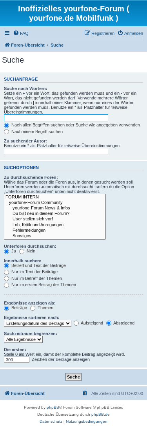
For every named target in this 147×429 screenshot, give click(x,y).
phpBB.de (100, 414)
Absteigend (123, 323)
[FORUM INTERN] (55, 197)
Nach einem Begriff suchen (36, 131)
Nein (30, 251)
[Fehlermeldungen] (55, 230)
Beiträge (18, 307)
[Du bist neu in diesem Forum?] (55, 213)
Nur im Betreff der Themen (36, 278)
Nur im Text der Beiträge (34, 271)
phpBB (53, 407)
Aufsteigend (91, 323)
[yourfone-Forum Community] (55, 202)
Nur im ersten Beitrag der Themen (43, 284)
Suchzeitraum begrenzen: (30, 333)
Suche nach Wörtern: (25, 88)
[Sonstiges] (55, 236)
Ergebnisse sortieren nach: (32, 317)
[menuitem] (21, 33)
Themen (44, 307)
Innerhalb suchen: (23, 260)
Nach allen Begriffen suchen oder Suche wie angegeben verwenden (75, 125)
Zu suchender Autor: (25, 141)
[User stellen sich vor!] (55, 219)
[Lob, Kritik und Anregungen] (55, 225)
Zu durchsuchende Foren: (31, 177)
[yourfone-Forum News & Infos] (55, 208)
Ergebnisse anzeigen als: (30, 303)
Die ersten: (15, 349)
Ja (13, 251)
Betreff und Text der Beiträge (38, 265)
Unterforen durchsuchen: (30, 246)
